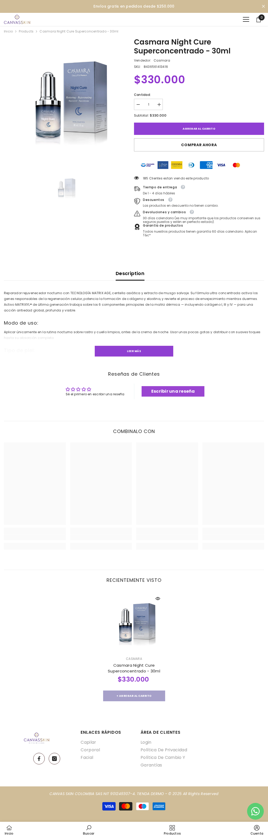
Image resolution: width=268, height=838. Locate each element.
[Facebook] (39, 758)
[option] (65, 99)
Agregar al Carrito (199, 129)
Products (26, 31)
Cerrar (263, 6)
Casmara (162, 60)
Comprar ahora (199, 144)
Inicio (8, 31)
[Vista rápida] (158, 598)
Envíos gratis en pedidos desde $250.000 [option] (133, 6)
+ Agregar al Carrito (134, 696)
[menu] (246, 19)
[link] (35, 537)
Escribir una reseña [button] (173, 391)
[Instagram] (54, 758)
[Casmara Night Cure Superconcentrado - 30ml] (134, 622)
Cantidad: (142, 94)
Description (130, 273)
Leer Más (134, 351)
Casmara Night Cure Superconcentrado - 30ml (134, 668)
